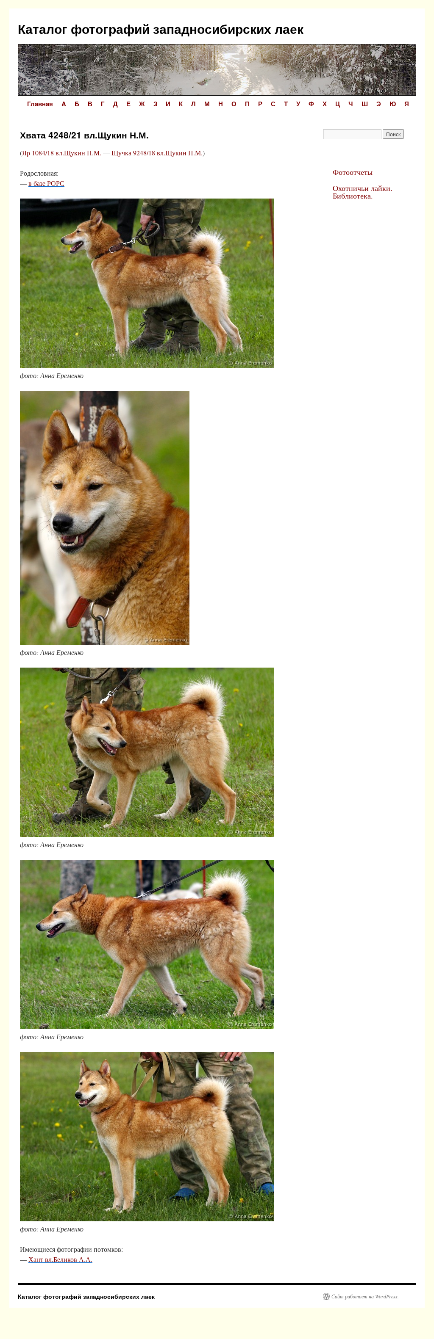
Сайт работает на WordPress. (365, 1296)
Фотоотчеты (353, 172)
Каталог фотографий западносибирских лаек (160, 28)
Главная (40, 103)
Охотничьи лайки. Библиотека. (362, 192)
